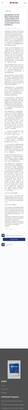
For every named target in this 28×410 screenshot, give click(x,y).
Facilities (4, 392)
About (3, 385)
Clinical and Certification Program (12, 401)
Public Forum (8, 11)
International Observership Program (12, 404)
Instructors (4, 389)
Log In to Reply (14, 239)
